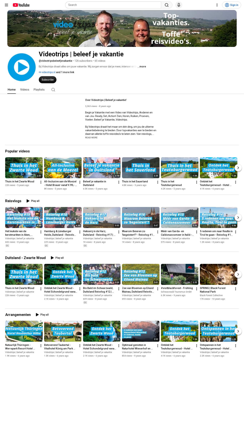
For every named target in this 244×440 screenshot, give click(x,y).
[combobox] (114, 5)
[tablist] (122, 89)
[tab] (11, 89)
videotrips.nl (48, 72)
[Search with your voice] (178, 5)
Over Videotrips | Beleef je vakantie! (105, 100)
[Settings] (217, 5)
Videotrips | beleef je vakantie (19, 238)
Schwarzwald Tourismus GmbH (176, 292)
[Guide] (6, 5)
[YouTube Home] (21, 5)
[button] (91, 137)
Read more (91, 137)
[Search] (166, 5)
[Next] (238, 167)
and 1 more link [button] (65, 72)
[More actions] (40, 182)
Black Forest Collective (211, 295)
